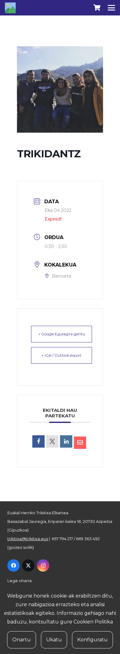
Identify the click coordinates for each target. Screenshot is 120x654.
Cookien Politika (93, 622)
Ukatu (54, 640)
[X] (28, 565)
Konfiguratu (92, 640)
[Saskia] (97, 7)
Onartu (21, 640)
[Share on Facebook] (38, 441)
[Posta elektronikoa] (80, 443)
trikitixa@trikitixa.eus (27, 538)
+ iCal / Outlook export (62, 355)
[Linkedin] (66, 441)
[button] (111, 7)
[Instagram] (43, 565)
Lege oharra (19, 580)
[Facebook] (13, 565)
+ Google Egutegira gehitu (61, 334)
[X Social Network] (52, 441)
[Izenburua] (10, 7)
